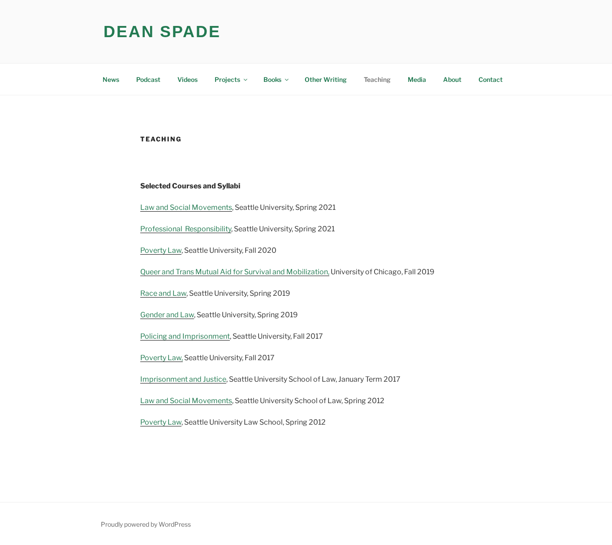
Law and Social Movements (186, 207)
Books (272, 79)
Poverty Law (160, 250)
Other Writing (326, 79)
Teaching (377, 79)
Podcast (148, 79)
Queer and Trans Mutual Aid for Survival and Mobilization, (234, 272)
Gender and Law (167, 315)
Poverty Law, (161, 357)
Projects (227, 79)
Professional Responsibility (185, 229)
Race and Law (163, 293)
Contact (490, 79)
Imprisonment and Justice (183, 379)
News (111, 79)
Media (417, 79)
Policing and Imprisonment (185, 336)
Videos (187, 79)
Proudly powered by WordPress (146, 524)
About (452, 79)
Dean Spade (162, 31)
